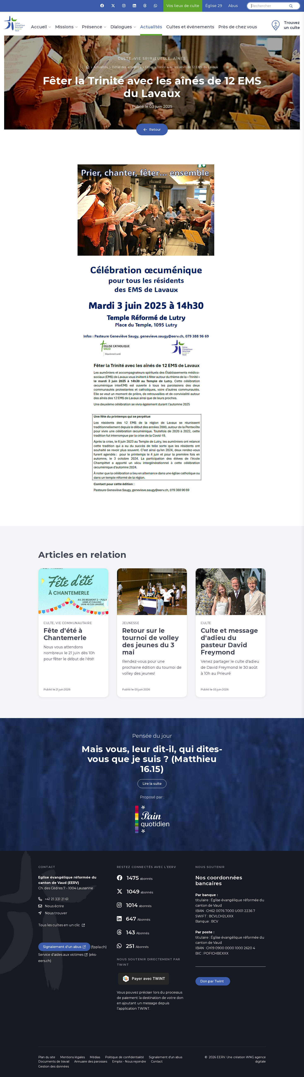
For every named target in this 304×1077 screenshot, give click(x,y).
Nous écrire (54, 906)
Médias (95, 1057)
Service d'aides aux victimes (60, 955)
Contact (157, 1061)
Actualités (151, 27)
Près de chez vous (237, 27)
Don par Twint (212, 981)
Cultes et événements (190, 27)
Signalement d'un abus (62, 947)
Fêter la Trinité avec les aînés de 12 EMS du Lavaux (181, 67)
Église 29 (213, 6)
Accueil (39, 27)
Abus (233, 6)
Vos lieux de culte (182, 6)
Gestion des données (53, 1066)
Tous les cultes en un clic (59, 925)
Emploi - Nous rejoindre (129, 1061)
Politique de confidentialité (124, 1057)
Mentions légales (72, 1057)
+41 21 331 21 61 (56, 899)
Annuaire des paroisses (90, 1061)
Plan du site (46, 1057)
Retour (155, 130)
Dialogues (121, 27)
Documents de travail (53, 1061)
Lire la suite (152, 784)
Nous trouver (56, 913)
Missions (64, 27)
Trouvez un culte (292, 25)
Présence (92, 27)
